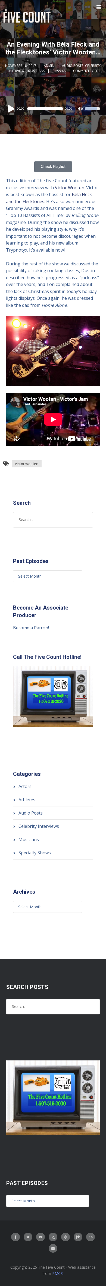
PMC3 (57, 1273)
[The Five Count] (27, 16)
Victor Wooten (69, 188)
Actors (25, 786)
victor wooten (26, 464)
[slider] (92, 112)
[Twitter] (28, 1237)
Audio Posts (72, 65)
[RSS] (53, 1237)
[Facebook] (15, 1237)
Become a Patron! (31, 628)
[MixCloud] (90, 1237)
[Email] (53, 1248)
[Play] (12, 108)
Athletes (26, 800)
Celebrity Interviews (38, 826)
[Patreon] (78, 1237)
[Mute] (80, 109)
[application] (53, 108)
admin (49, 65)
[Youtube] (40, 1237)
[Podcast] (65, 1237)
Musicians (36, 71)
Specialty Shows (34, 853)
